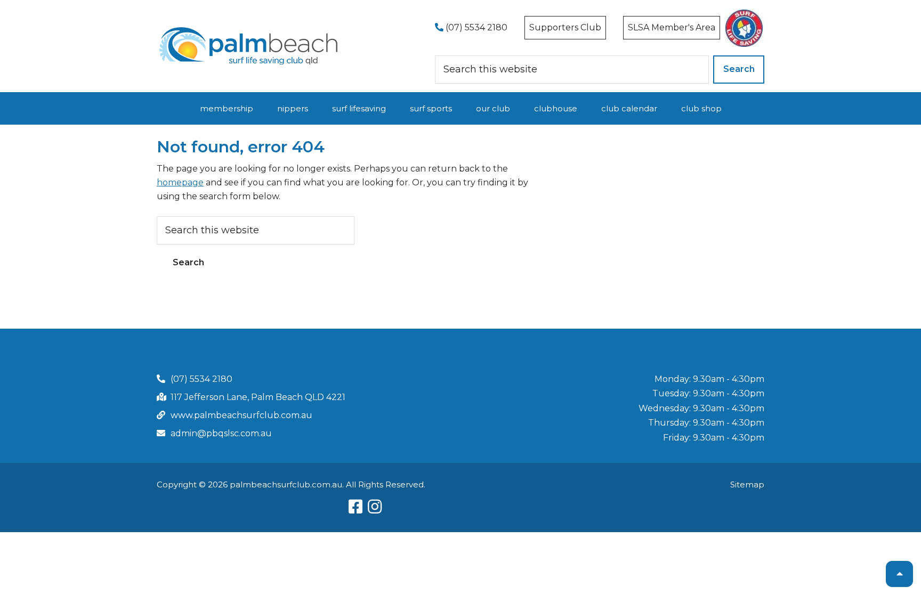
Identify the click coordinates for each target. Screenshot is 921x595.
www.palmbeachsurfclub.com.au (241, 415)
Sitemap (747, 484)
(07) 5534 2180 (475, 27)
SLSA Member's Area (671, 27)
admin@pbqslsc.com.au (221, 433)
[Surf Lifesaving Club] (249, 31)
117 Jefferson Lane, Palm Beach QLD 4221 (258, 397)
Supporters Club (565, 27)
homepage (180, 182)
